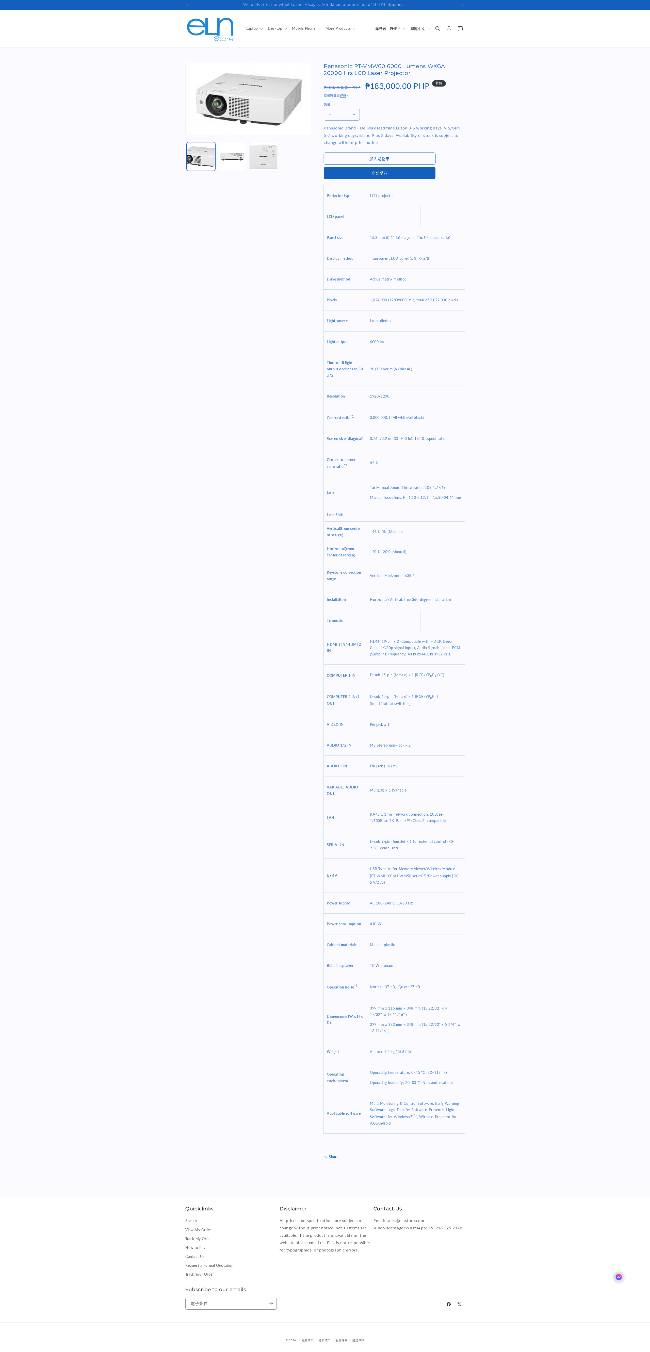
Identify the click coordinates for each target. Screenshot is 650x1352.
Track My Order (198, 1238)
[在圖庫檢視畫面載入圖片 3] (263, 156)
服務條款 (342, 1340)
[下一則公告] (462, 5)
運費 (343, 95)
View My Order (198, 1230)
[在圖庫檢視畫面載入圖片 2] (232, 156)
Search (191, 1220)
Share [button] (333, 1157)
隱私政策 (325, 1340)
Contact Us (194, 1256)
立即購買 (379, 173)
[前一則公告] (187, 5)
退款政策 (308, 1340)
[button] (254, 28)
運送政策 (358, 1340)
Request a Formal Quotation (209, 1265)
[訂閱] (271, 1304)
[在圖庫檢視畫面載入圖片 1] (201, 156)
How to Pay (195, 1247)
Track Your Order (199, 1274)
